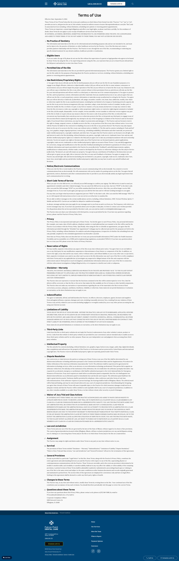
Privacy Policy (48, 554)
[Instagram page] (98, 551)
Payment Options (97, 541)
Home (93, 522)
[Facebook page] (93, 551)
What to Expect (96, 536)
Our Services (95, 526)
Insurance (94, 546)
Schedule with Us (116, 4)
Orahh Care (71, 554)
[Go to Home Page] (60, 3)
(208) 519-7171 (49, 538)
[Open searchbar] (132, 3)
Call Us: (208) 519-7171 (95, 4)
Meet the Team (96, 531)
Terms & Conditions (58, 554)
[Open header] (46, 3)
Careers (66, 554)
